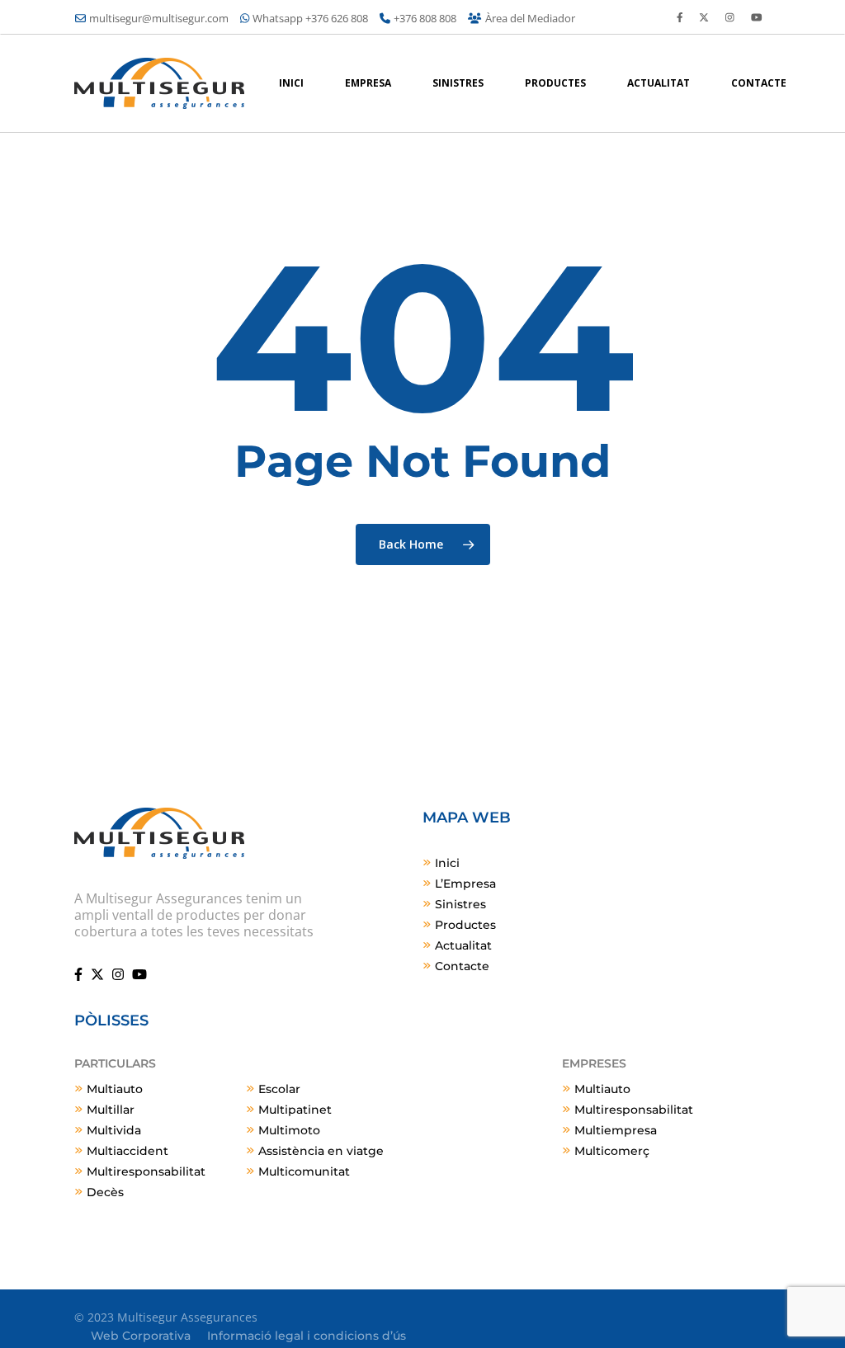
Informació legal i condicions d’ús (306, 1335)
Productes (465, 924)
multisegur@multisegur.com (159, 18)
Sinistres (460, 904)
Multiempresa (615, 1130)
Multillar (111, 1109)
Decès (105, 1192)
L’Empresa (465, 883)
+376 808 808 (425, 18)
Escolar (279, 1089)
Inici (447, 862)
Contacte (462, 966)
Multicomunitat (304, 1171)
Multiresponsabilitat (146, 1171)
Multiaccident (127, 1150)
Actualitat (463, 945)
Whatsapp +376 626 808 (310, 18)
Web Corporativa (141, 1335)
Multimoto (289, 1130)
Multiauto (115, 1089)
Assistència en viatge (321, 1150)
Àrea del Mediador (530, 18)
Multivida (114, 1130)
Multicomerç (611, 1150)
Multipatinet (295, 1109)
